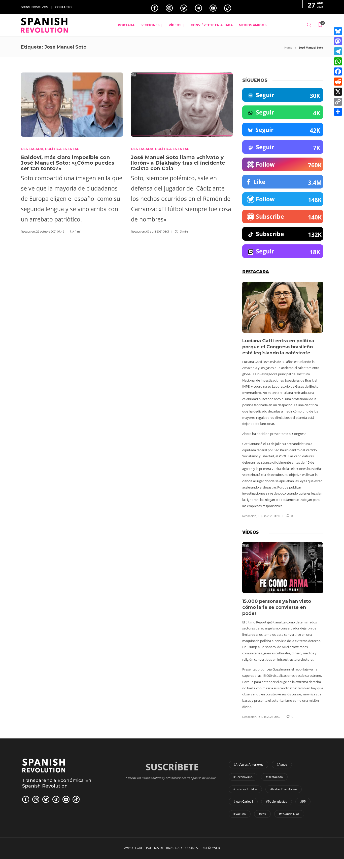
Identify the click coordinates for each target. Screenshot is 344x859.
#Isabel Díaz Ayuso (283, 789)
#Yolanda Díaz (289, 814)
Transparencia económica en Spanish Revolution (56, 783)
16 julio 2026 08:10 (269, 516)
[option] (282, 400)
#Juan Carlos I (243, 801)
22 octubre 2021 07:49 (50, 231)
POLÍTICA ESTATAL (62, 149)
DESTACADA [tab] (255, 272)
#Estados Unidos (245, 789)
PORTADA (126, 25)
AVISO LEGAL (133, 848)
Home (288, 47)
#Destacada (274, 777)
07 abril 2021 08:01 (157, 231)
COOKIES (191, 848)
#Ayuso (282, 764)
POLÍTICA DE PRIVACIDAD (164, 848)
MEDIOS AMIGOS (252, 25)
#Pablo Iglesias (276, 801)
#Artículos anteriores (248, 764)
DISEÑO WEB (210, 848)
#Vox (262, 814)
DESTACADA (32, 149)
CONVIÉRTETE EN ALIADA (212, 25)
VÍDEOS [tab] (250, 532)
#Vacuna (239, 814)
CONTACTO (63, 7)
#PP (303, 801)
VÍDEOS (175, 25)
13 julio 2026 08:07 (269, 717)
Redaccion (28, 231)
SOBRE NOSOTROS (34, 7)
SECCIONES (150, 25)
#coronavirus (243, 777)
